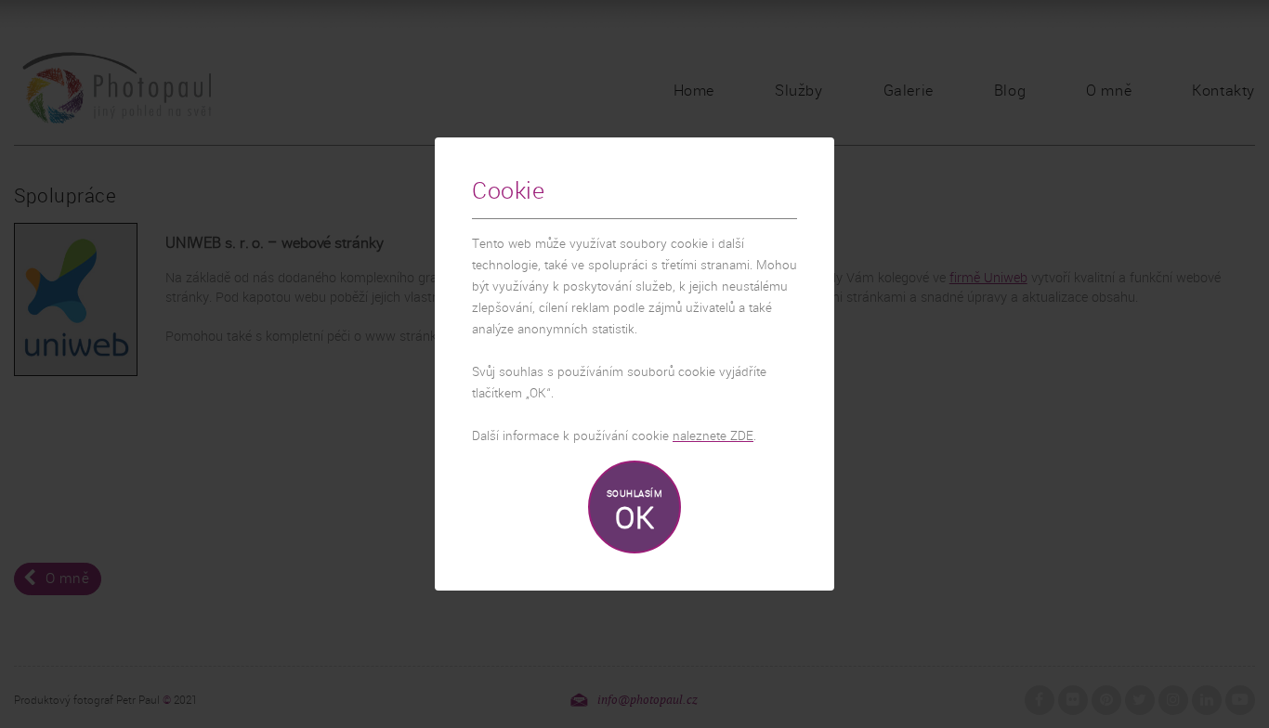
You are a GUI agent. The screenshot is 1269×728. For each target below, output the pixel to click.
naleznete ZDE (713, 436)
